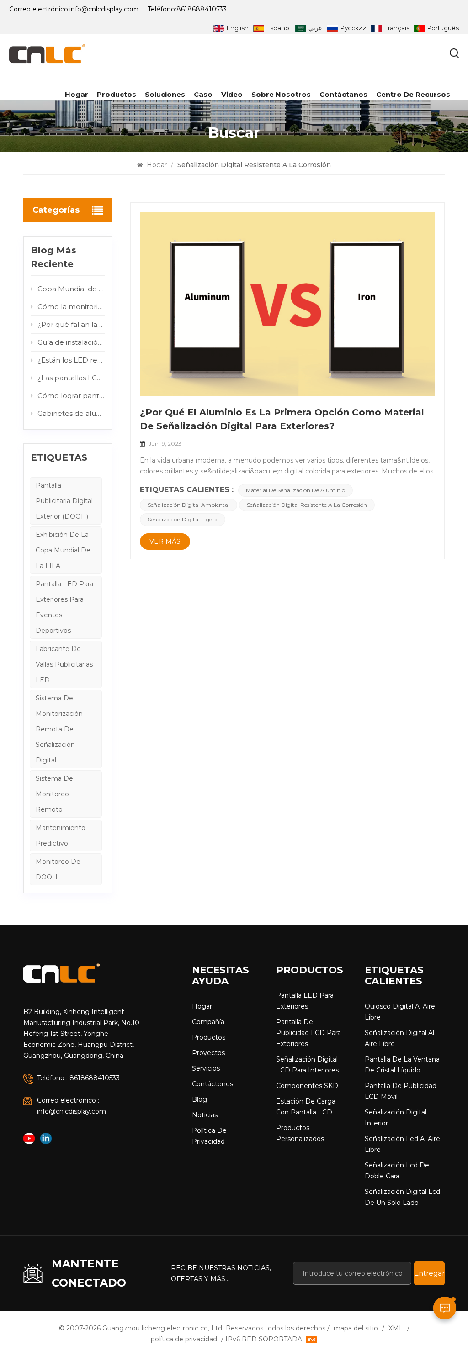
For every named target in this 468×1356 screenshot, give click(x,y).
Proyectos (208, 1053)
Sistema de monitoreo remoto (54, 794)
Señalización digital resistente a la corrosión (307, 504)
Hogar (76, 94)
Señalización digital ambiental (188, 504)
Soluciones (165, 94)
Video (232, 94)
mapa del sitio (356, 1328)
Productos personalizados (300, 1133)
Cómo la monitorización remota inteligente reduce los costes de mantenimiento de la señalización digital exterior (71, 306)
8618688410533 (201, 9)
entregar (429, 1273)
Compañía (208, 1022)
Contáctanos (343, 94)
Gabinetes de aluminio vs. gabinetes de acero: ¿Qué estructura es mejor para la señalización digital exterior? (71, 413)
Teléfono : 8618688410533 (78, 1078)
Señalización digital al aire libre (399, 1038)
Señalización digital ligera (183, 519)
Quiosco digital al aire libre (400, 1011)
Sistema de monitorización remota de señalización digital (59, 729)
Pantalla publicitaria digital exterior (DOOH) (64, 500)
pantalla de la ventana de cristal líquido (402, 1064)
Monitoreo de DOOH (58, 869)
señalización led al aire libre (402, 1144)
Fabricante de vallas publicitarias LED (64, 664)
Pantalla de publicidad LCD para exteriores (308, 1033)
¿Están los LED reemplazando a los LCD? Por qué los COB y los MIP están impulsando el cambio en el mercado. (71, 360)
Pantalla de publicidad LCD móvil (400, 1091)
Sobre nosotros (281, 94)
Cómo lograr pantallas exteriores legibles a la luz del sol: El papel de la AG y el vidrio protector (71, 395)
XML (395, 1328)
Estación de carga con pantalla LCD (305, 1106)
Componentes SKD (307, 1086)
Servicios (206, 1068)
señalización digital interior (395, 1117)
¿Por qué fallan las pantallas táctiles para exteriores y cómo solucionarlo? (71, 324)
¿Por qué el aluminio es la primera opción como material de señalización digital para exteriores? (282, 419)
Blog (199, 1099)
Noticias (205, 1115)
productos (116, 94)
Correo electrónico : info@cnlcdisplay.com (71, 1105)
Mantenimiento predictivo (60, 835)
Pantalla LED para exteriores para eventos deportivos (64, 607)
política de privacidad (209, 1136)
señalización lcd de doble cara (397, 1170)
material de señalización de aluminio (295, 490)
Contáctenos (212, 1084)
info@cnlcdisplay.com (103, 9)
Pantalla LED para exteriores (305, 1000)
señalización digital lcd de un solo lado (402, 1197)
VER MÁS (165, 541)
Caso (203, 94)
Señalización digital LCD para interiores (307, 1064)
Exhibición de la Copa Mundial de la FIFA (63, 550)
